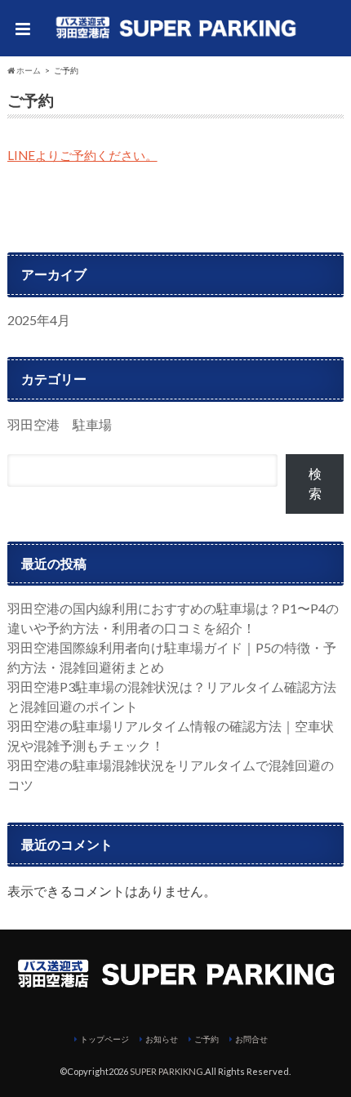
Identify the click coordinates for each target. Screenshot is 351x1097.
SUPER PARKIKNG (166, 1071)
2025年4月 (38, 320)
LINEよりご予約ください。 (82, 155)
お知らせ (161, 1039)
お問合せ (251, 1039)
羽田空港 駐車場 (59, 424)
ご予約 (206, 1039)
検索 (315, 483)
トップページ (104, 1039)
